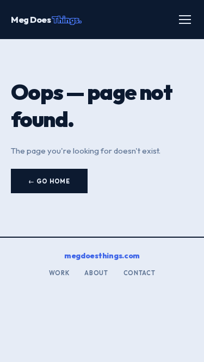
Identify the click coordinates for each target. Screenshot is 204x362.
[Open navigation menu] (185, 19)
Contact (139, 273)
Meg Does (46, 19)
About (96, 273)
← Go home (49, 181)
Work (59, 273)
